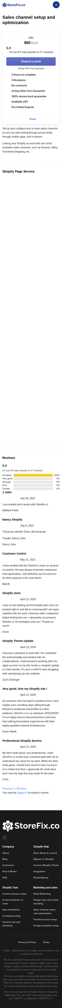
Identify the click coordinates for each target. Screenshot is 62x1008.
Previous (7, 788)
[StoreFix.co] (13, 4)
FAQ (4, 877)
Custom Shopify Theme (46, 865)
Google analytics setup (46, 925)
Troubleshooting (11, 916)
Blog (4, 859)
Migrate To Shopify (43, 859)
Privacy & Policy (27, 942)
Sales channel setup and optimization (44, 911)
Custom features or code (12, 902)
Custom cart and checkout (11, 924)
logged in (22, 792)
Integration (39, 871)
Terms (46, 942)
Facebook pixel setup (45, 919)
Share (32, 119)
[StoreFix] (31, 825)
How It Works (9, 871)
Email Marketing (42, 893)
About (5, 853)
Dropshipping (40, 877)
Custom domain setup (14, 893)
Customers (8, 865)
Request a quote (31, 61)
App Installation (11, 909)
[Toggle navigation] (56, 4)
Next (24, 788)
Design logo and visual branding (46, 902)
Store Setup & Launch (45, 853)
